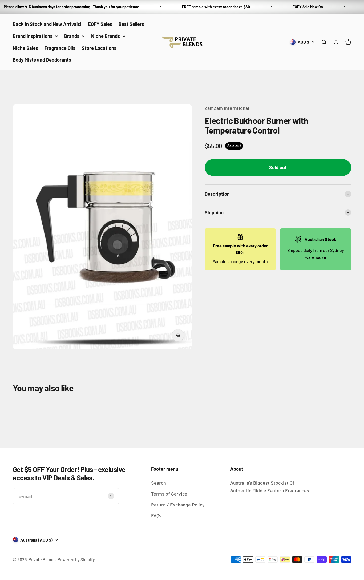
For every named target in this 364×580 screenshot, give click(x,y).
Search (158, 483)
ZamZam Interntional (227, 108)
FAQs (156, 515)
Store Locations (99, 48)
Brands (71, 36)
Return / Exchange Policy (178, 505)
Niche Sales (25, 48)
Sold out (278, 168)
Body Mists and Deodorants (42, 60)
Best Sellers (131, 24)
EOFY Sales (100, 24)
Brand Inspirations (32, 36)
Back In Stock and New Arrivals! (47, 24)
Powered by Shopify (76, 559)
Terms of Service (169, 494)
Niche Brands (105, 36)
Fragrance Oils (60, 48)
